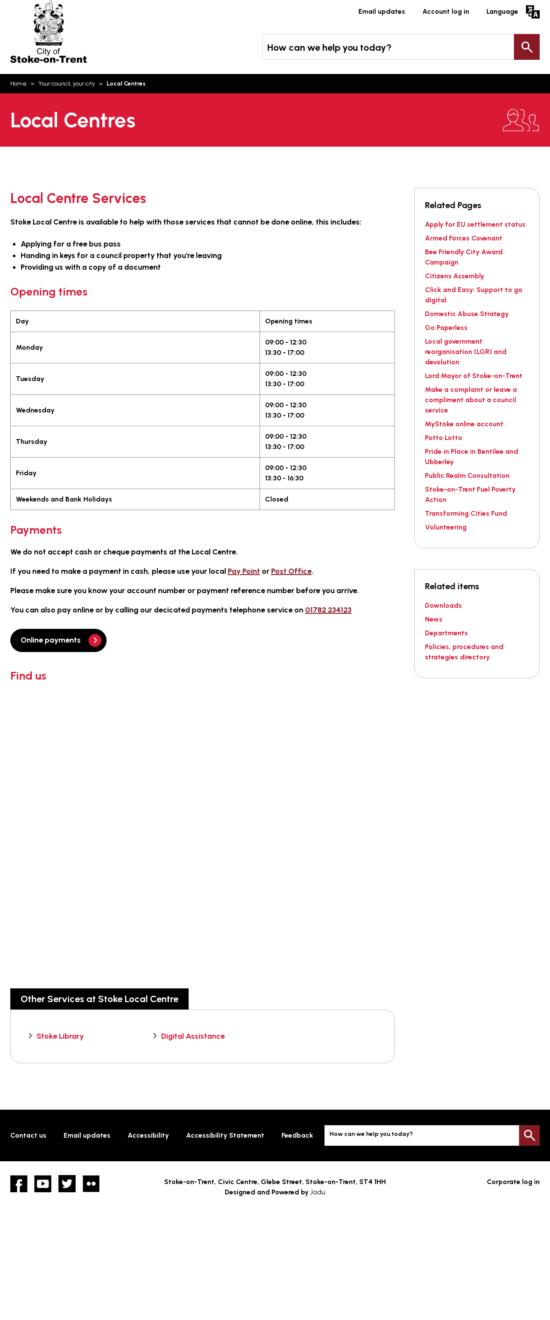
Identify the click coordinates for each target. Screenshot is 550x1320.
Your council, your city (66, 83)
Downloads (443, 605)
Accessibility (148, 1135)
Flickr (91, 1183)
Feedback (297, 1135)
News (434, 619)
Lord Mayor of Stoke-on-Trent (473, 376)
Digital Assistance (193, 1036)
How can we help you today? (329, 47)
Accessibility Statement (225, 1135)
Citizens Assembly (454, 276)
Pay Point (244, 571)
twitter (67, 1183)
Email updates (381, 11)
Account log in (445, 11)
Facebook (19, 1183)
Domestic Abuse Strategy (467, 314)
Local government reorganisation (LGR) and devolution (466, 351)
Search (527, 47)
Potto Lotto (443, 438)
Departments (446, 633)
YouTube (43, 1183)
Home (18, 83)
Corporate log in (513, 1182)
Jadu (317, 1192)
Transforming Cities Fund (466, 513)
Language (502, 11)
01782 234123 (328, 610)
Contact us (28, 1135)
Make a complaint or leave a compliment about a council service (471, 399)
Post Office (291, 571)
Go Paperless (446, 327)
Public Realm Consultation (467, 475)
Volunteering (446, 527)
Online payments (51, 640)
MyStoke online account (464, 424)
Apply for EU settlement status (475, 224)
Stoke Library (60, 1036)
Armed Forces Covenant (463, 238)
